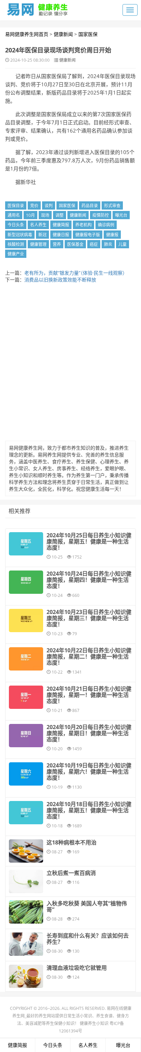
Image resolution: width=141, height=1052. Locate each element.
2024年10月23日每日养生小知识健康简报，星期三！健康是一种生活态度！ (89, 618)
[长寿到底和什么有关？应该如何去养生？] (26, 944)
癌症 (94, 244)
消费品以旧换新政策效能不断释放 (60, 279)
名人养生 (38, 225)
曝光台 (121, 215)
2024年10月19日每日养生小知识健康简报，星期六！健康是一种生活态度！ (89, 771)
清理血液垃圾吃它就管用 (77, 968)
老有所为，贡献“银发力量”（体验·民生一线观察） (75, 273)
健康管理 (38, 244)
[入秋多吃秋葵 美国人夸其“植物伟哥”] (26, 912)
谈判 (48, 206)
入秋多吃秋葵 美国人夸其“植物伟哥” (87, 906)
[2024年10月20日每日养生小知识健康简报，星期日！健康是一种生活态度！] (26, 735)
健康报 (112, 235)
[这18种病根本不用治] (26, 851)
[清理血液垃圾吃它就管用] (26, 976)
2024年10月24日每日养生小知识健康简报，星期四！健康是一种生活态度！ (89, 580)
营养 (57, 244)
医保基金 (75, 244)
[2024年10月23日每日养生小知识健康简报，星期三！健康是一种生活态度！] (26, 620)
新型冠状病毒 (20, 235)
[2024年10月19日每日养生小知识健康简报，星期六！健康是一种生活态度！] (26, 774)
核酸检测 (16, 244)
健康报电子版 (87, 235)
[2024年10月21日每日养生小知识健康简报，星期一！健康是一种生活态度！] (26, 697)
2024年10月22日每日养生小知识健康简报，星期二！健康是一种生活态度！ (89, 656)
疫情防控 (100, 215)
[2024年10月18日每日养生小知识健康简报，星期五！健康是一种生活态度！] (26, 812)
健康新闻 (63, 34)
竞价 (34, 206)
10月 (30, 215)
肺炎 (108, 244)
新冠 (42, 235)
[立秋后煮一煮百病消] (26, 881)
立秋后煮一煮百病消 (71, 873)
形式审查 (112, 206)
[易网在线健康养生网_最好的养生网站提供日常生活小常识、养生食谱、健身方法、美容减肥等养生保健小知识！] (37, 7)
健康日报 (61, 235)
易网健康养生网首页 (26, 34)
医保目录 (16, 206)
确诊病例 (106, 225)
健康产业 (16, 254)
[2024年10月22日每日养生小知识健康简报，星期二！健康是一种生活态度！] (26, 659)
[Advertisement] (70, 363)
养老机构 (83, 225)
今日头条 (16, 225)
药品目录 (89, 206)
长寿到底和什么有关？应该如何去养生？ (88, 938)
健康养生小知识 (94, 1023)
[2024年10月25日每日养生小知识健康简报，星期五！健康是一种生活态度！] (26, 543)
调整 (59, 215)
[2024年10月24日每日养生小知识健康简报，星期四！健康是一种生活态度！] (26, 582)
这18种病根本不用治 (72, 842)
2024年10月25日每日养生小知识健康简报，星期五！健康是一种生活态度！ (89, 541)
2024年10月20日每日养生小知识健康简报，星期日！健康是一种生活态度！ (89, 733)
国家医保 (88, 34)
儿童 (122, 244)
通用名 (14, 215)
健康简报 (61, 225)
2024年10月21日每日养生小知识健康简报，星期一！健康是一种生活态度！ (89, 695)
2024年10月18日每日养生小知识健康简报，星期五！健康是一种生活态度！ (89, 810)
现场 (45, 215)
